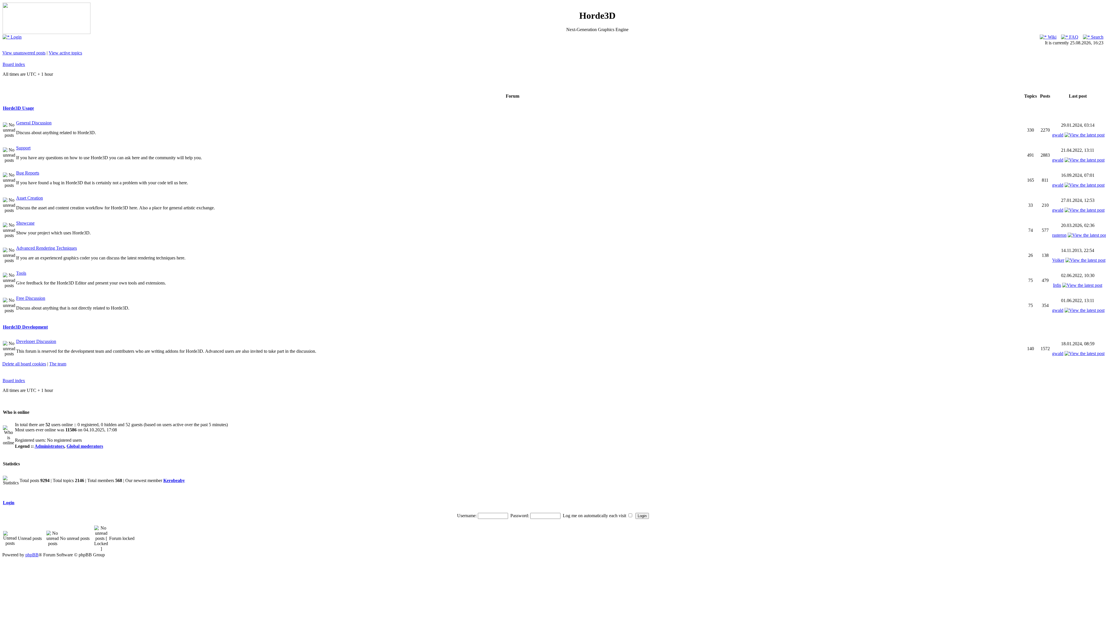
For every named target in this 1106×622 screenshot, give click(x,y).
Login (16, 37)
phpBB (32, 554)
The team (57, 363)
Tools (21, 273)
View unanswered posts (24, 52)
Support (23, 147)
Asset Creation (29, 198)
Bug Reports (27, 172)
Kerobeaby (174, 480)
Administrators (49, 446)
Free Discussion (30, 298)
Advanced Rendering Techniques (46, 248)
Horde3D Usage (18, 108)
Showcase (25, 223)
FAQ (1073, 37)
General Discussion (34, 122)
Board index (14, 64)
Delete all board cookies (24, 363)
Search (1096, 37)
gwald (1057, 134)
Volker (1058, 260)
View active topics (65, 52)
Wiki (1051, 37)
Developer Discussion (36, 341)
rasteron (1059, 235)
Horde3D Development (25, 327)
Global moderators (85, 446)
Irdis (1057, 285)
